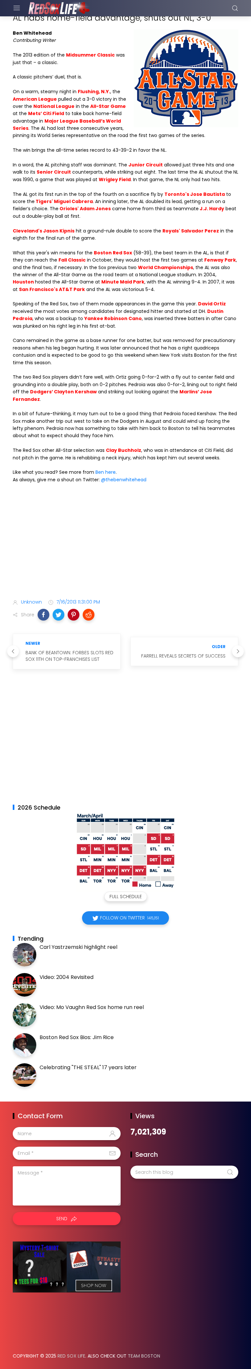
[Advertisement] (125, 542)
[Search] (235, 8)
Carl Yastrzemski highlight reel (78, 947)
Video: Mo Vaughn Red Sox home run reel (92, 1007)
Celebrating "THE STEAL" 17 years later (88, 1067)
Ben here (105, 472)
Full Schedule (125, 896)
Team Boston (144, 1356)
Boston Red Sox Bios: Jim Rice (77, 1037)
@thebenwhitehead (123, 479)
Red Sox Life (71, 1356)
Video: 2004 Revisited (66, 977)
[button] (43, 615)
